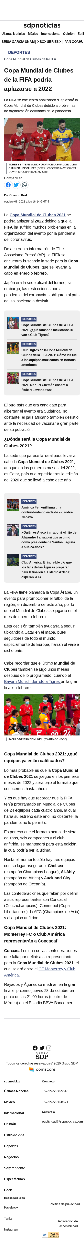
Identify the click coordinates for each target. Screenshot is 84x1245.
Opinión (69, 33)
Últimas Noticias (13, 33)
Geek (8, 1190)
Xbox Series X (49, 41)
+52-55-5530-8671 (55, 1102)
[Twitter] (16, 184)
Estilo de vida (14, 1135)
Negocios (11, 1157)
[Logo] (42, 26)
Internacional (50, 33)
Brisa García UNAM (17, 41)
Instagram (11, 1229)
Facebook (11, 1207)
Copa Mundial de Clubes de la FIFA (30, 59)
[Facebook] (8, 184)
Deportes (11, 1146)
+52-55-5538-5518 (55, 1091)
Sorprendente (14, 1168)
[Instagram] (48, 1047)
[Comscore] (42, 1069)
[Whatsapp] (24, 184)
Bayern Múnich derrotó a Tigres (32, 681)
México (33, 33)
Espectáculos (14, 1179)
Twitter (8, 1218)
